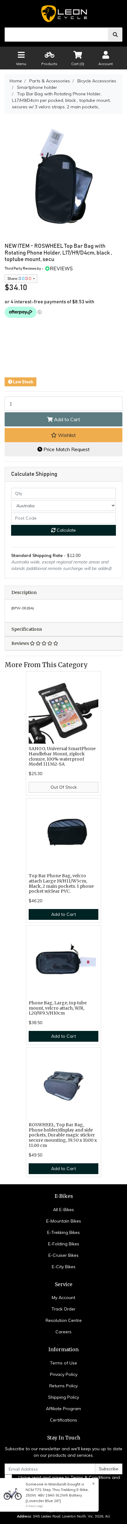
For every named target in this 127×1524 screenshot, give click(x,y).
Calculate (65, 530)
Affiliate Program (63, 1408)
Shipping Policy (63, 1397)
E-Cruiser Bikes (63, 1255)
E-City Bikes (64, 1266)
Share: (12, 278)
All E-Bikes (63, 1209)
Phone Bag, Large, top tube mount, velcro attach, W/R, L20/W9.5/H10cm (58, 1008)
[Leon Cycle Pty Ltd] (63, 14)
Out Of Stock (64, 787)
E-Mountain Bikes (63, 1221)
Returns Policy (63, 1386)
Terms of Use (63, 1363)
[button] (63, 435)
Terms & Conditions (91, 1477)
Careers (63, 1332)
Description (24, 592)
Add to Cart (66, 419)
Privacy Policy (63, 1374)
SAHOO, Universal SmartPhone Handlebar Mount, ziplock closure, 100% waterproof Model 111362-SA (62, 756)
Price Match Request (66, 449)
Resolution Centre (64, 1320)
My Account (63, 1297)
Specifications (26, 629)
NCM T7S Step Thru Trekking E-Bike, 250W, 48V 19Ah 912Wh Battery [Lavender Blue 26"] (57, 1495)
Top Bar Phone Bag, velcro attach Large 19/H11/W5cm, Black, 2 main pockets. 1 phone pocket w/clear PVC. (61, 883)
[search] (115, 34)
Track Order (63, 1309)
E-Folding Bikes (63, 1244)
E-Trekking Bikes (63, 1232)
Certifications (63, 1420)
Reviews (20, 643)
